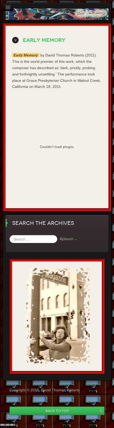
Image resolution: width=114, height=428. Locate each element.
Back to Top (57, 411)
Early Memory (44, 40)
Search (68, 238)
